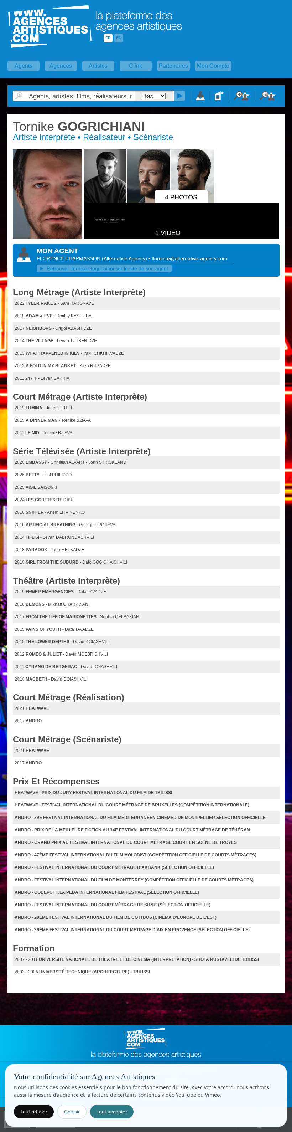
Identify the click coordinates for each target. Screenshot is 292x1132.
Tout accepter (112, 1112)
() (125, 258)
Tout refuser (33, 1112)
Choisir (72, 1112)
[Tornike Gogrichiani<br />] (47, 237)
